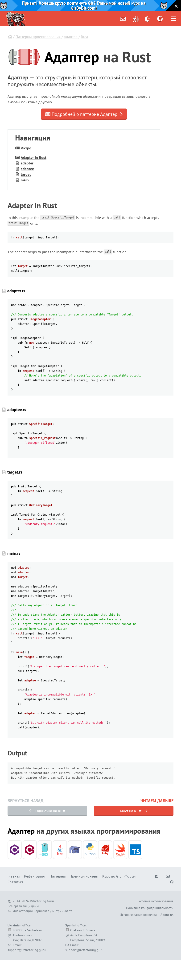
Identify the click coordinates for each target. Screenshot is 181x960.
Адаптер (71, 36)
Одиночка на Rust (49, 810)
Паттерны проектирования (38, 36)
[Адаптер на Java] (60, 849)
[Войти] (136, 18)
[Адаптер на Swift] (120, 849)
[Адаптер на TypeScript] (135, 849)
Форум (130, 876)
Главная (14, 876)
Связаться (16, 882)
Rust (84, 36)
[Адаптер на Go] (45, 849)
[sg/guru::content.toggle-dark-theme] (147, 18)
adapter (27, 163)
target (26, 174)
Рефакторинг (35, 876)
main (25, 180)
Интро (26, 148)
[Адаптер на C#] (15, 849)
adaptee (27, 168)
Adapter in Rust (33, 157)
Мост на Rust (131, 810)
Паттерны (57, 876)
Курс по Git (111, 876)
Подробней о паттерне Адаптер (84, 114)
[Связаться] (122, 18)
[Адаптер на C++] (30, 849)
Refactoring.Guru (42, 901)
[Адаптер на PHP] (75, 849)
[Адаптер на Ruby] (105, 849)
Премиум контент (84, 876)
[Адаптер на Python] (90, 849)
